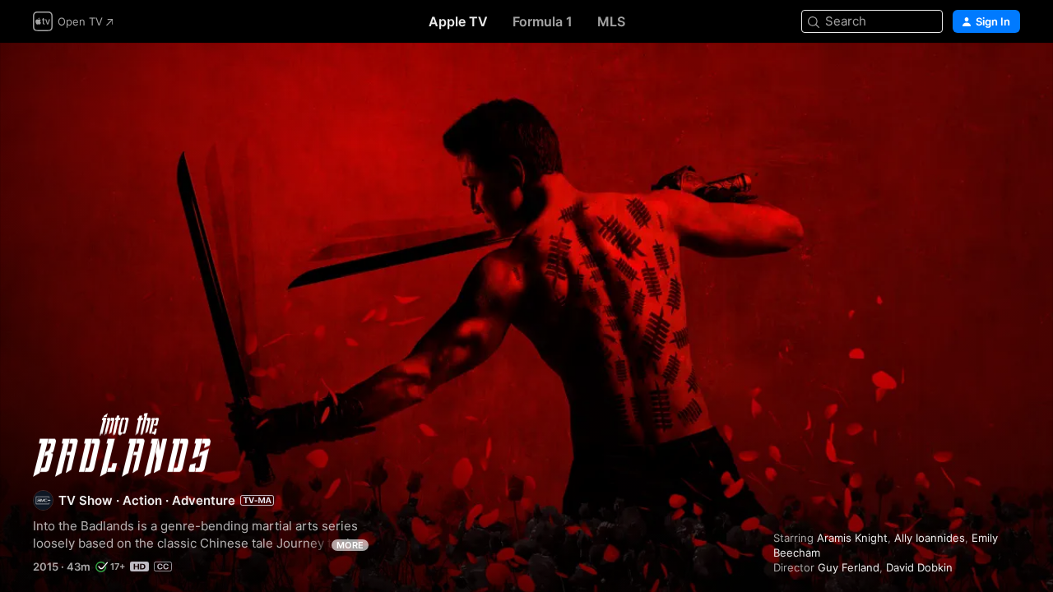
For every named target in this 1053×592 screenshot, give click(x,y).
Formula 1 (543, 21)
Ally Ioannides (929, 537)
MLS (611, 21)
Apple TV (458, 21)
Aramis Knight (852, 537)
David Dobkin (919, 567)
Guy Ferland (848, 567)
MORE (350, 545)
